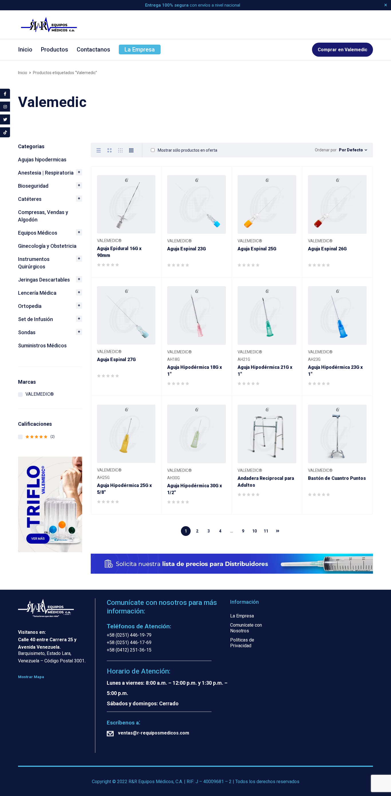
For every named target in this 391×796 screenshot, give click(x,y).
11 (266, 531)
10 (254, 531)
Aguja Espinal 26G (327, 249)
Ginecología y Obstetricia (47, 246)
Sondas (26, 332)
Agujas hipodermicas (42, 160)
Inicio (22, 72)
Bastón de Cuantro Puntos (337, 478)
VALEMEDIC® (39, 394)
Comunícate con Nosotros (246, 627)
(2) (40, 437)
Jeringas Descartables (44, 280)
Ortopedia (30, 306)
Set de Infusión (35, 319)
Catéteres (30, 199)
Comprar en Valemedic (342, 49)
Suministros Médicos (42, 345)
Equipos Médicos (37, 233)
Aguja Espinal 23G (186, 249)
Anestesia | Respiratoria (46, 173)
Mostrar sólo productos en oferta (187, 150)
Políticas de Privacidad (242, 642)
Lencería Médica (37, 293)
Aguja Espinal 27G (116, 359)
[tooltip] (5, 94)
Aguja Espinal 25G (257, 249)
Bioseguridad (33, 186)
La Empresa (242, 616)
